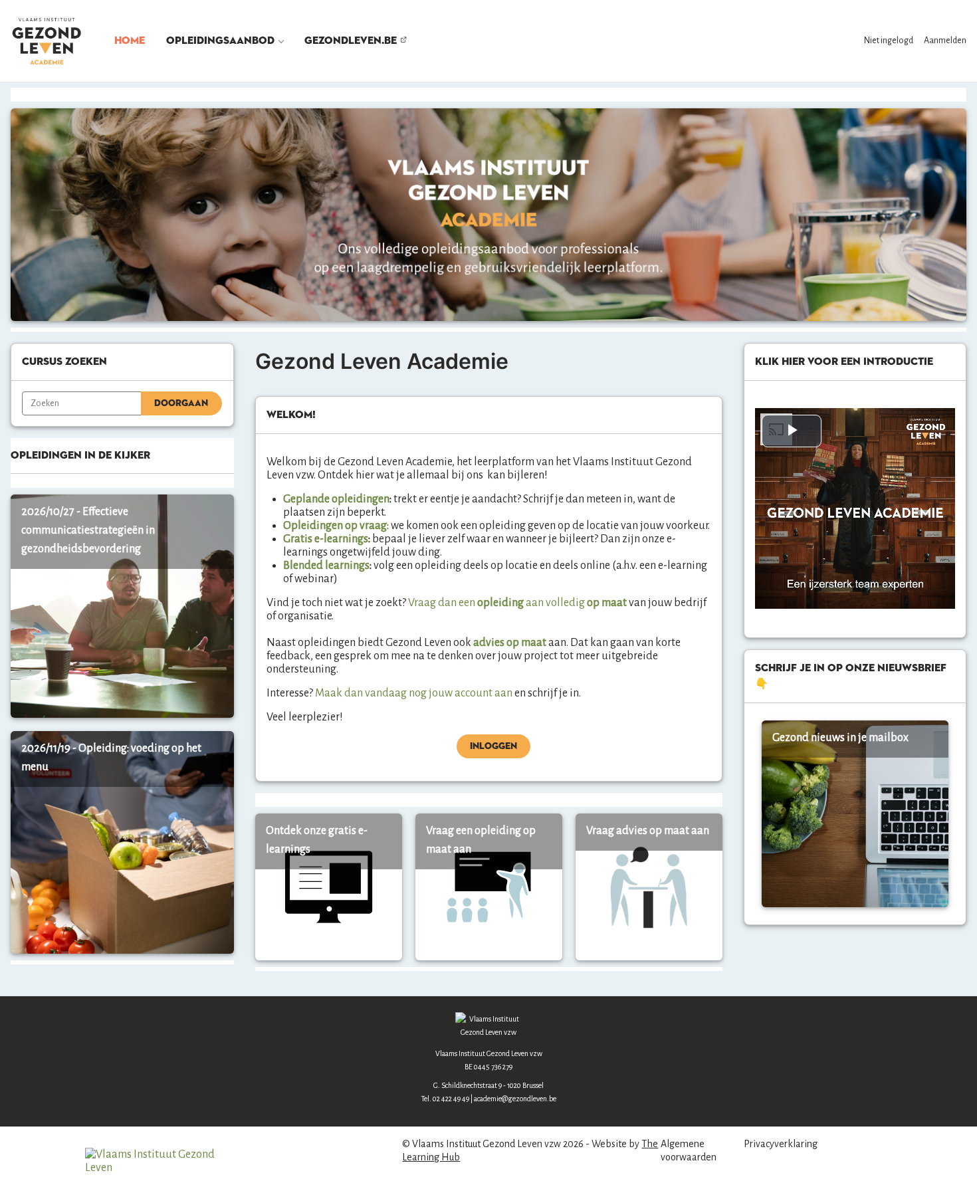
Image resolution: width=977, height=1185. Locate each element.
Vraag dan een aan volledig (496, 603)
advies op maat (510, 643)
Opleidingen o (317, 526)
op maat (606, 603)
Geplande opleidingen (336, 499)
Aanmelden (945, 40)
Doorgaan (181, 403)
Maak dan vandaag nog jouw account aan (413, 693)
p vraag (369, 526)
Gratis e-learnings (325, 539)
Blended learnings (326, 566)
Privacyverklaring (780, 1143)
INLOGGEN (493, 746)
